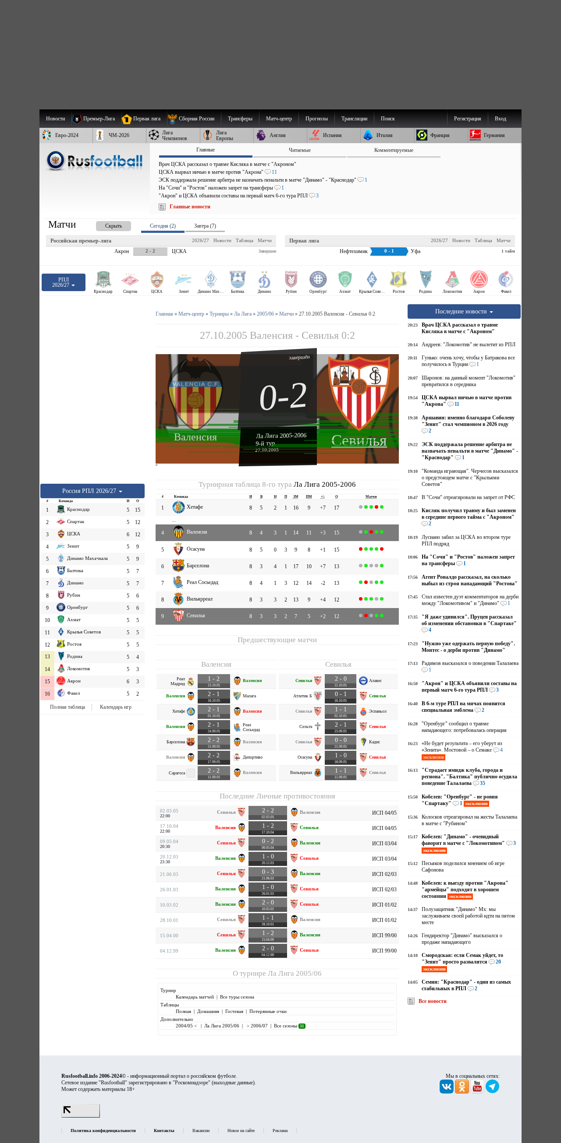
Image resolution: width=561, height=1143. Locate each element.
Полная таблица (67, 707)
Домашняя (208, 1011)
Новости (222, 240)
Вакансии (200, 1130)
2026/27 (200, 240)
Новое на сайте (241, 1130)
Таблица (244, 240)
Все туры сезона (237, 996)
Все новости (433, 1001)
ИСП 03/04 (384, 844)
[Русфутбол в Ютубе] (478, 1092)
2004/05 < (187, 1025)
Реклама (280, 1130)
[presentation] (104, 224)
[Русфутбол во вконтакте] (447, 1092)
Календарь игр (115, 707)
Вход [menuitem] (500, 119)
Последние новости (462, 311)
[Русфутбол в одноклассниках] (462, 1092)
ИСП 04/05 (384, 813)
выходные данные (233, 1083)
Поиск (388, 119)
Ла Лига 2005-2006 (281, 436)
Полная (183, 1011)
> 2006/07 (256, 1025)
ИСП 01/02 (384, 905)
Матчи (265, 240)
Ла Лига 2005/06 (295, 973)
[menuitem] (194, 118)
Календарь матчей (195, 996)
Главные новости (190, 207)
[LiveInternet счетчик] (80, 1116)
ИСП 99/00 (384, 935)
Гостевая (234, 1011)
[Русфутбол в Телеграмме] (493, 1092)
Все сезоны (289, 1025)
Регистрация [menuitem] (467, 119)
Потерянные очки (268, 1011)
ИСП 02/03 (384, 874)
